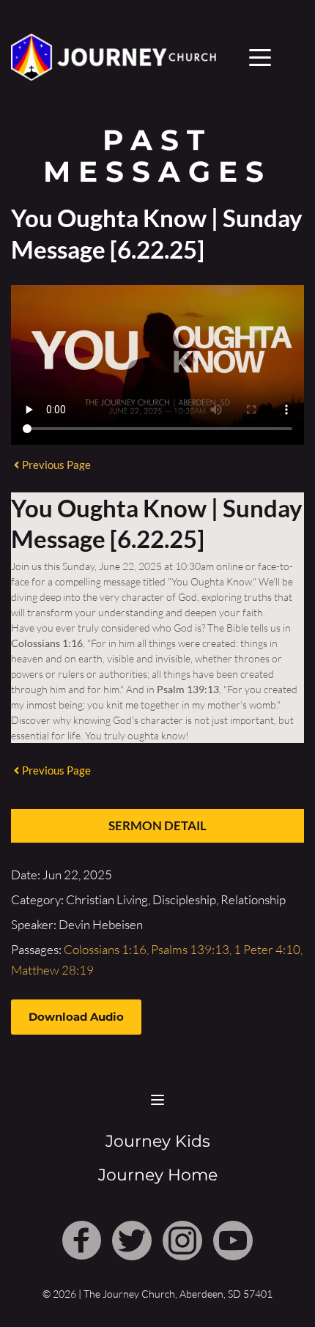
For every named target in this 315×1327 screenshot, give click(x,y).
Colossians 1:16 (105, 949)
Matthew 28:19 (52, 969)
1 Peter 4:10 (267, 949)
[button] (260, 57)
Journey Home (158, 1175)
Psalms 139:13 (190, 949)
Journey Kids (157, 1141)
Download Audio (76, 1017)
